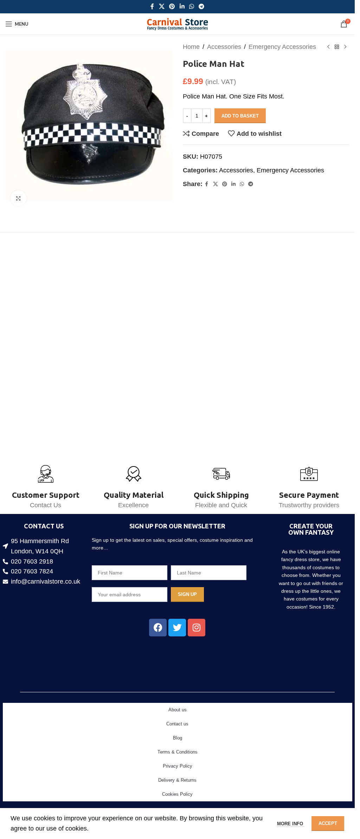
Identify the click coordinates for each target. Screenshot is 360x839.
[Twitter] (177, 627)
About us (177, 709)
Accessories (224, 46)
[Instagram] (196, 627)
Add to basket (240, 116)
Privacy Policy (177, 766)
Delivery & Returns (177, 780)
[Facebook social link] (152, 6)
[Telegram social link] (201, 6)
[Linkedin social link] (182, 6)
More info (290, 823)
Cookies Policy (177, 794)
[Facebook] (158, 627)
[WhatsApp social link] (191, 6)
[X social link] (161, 6)
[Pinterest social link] (172, 6)
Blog (177, 738)
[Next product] (345, 47)
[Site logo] (177, 23)
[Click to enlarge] (18, 196)
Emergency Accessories (282, 46)
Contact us (177, 723)
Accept (328, 823)
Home (191, 46)
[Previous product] (328, 47)
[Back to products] (337, 47)
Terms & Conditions (178, 752)
